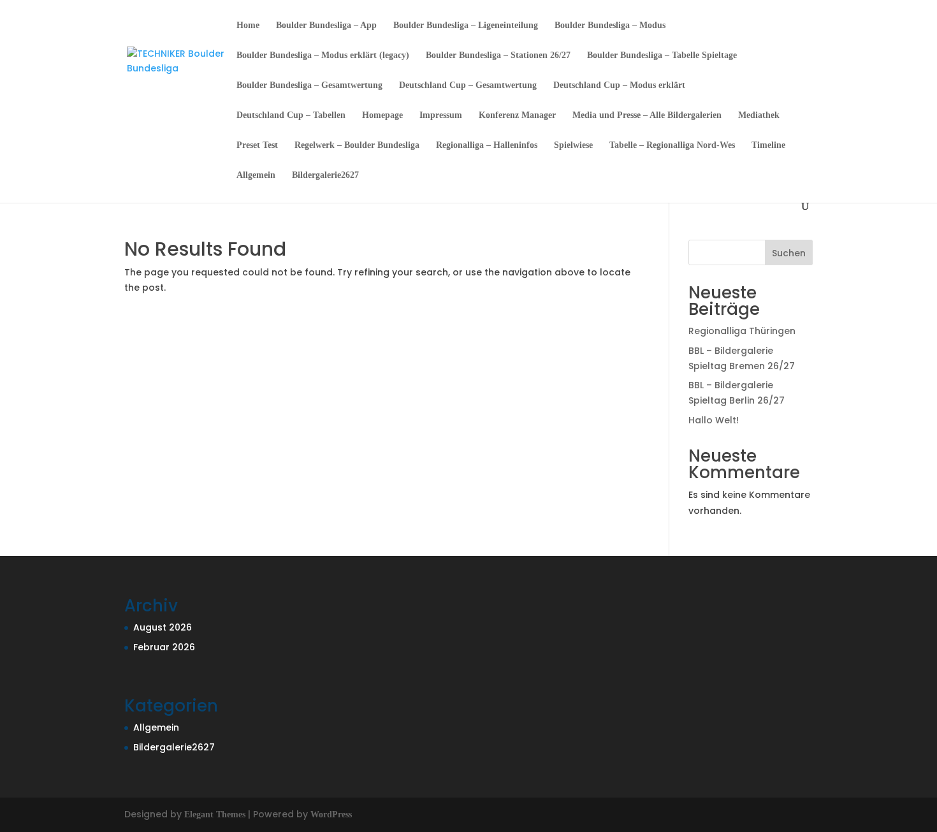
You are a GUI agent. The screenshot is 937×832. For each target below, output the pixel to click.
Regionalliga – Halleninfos (486, 145)
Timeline (768, 145)
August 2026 (162, 627)
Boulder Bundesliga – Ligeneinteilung (465, 25)
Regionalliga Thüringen (741, 331)
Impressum (440, 115)
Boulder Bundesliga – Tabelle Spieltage (662, 55)
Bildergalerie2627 (325, 175)
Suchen (789, 253)
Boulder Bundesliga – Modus (610, 25)
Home (247, 25)
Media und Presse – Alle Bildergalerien (647, 115)
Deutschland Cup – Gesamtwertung (468, 85)
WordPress (331, 814)
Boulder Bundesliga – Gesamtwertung (309, 85)
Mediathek (759, 115)
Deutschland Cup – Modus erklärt (619, 85)
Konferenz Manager (517, 115)
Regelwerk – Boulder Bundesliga (356, 145)
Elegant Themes (214, 814)
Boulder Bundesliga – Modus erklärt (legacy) (322, 55)
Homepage (382, 115)
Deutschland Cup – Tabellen (290, 115)
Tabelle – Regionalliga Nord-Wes (672, 145)
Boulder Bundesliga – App (326, 25)
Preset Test (257, 145)
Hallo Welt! (713, 420)
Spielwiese (573, 145)
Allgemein (255, 175)
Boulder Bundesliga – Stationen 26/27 (498, 55)
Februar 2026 (164, 647)
